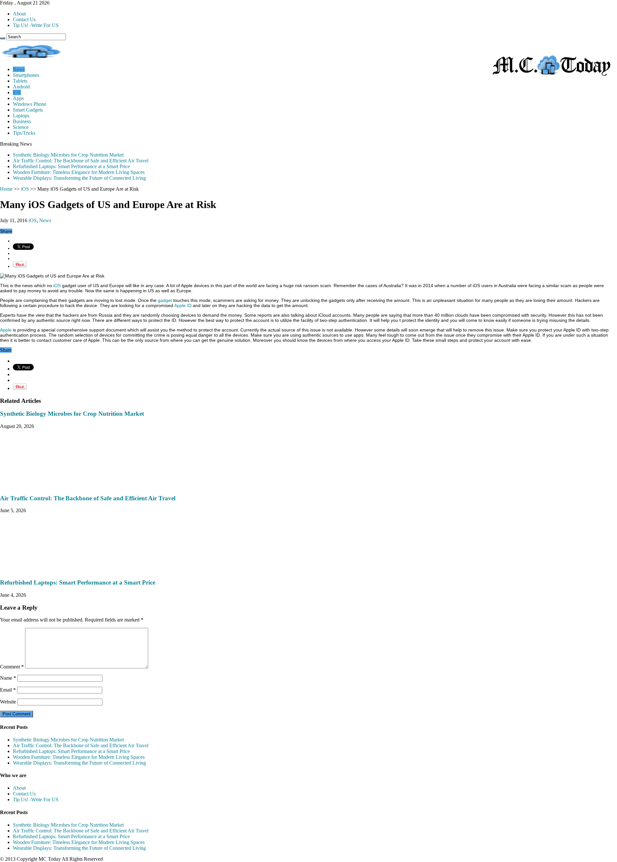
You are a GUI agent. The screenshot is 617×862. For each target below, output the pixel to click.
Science (21, 127)
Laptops (21, 115)
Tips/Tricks (24, 133)
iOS (17, 92)
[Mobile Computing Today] (551, 73)
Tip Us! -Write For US (35, 25)
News (19, 69)
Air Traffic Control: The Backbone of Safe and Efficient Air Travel (80, 160)
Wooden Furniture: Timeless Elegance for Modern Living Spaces (79, 172)
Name (8, 678)
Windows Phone (29, 104)
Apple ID (183, 305)
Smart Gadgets (28, 110)
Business (22, 121)
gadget (165, 300)
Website (8, 701)
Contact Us (24, 19)
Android (21, 86)
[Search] (2, 38)
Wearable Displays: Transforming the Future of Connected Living (79, 178)
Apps (18, 98)
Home (6, 189)
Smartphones (26, 75)
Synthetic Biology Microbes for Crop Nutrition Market (68, 155)
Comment (12, 666)
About (19, 13)
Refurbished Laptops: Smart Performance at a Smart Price (71, 166)
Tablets (20, 81)
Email (8, 690)
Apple (6, 329)
